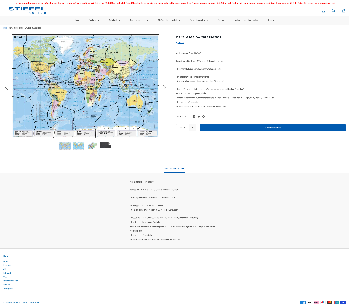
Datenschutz (7, 273)
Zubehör (221, 19)
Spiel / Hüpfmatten (197, 19)
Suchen (5, 261)
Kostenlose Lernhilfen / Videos (246, 19)
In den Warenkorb (273, 127)
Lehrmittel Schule (9, 302)
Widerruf (6, 277)
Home (77, 19)
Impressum (7, 265)
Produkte (93, 19)
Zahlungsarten (8, 288)
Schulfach (113, 19)
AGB (4, 269)
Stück (182, 127)
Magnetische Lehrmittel (167, 19)
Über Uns (6, 284)
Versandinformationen (10, 281)
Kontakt (271, 19)
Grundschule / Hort (138, 19)
